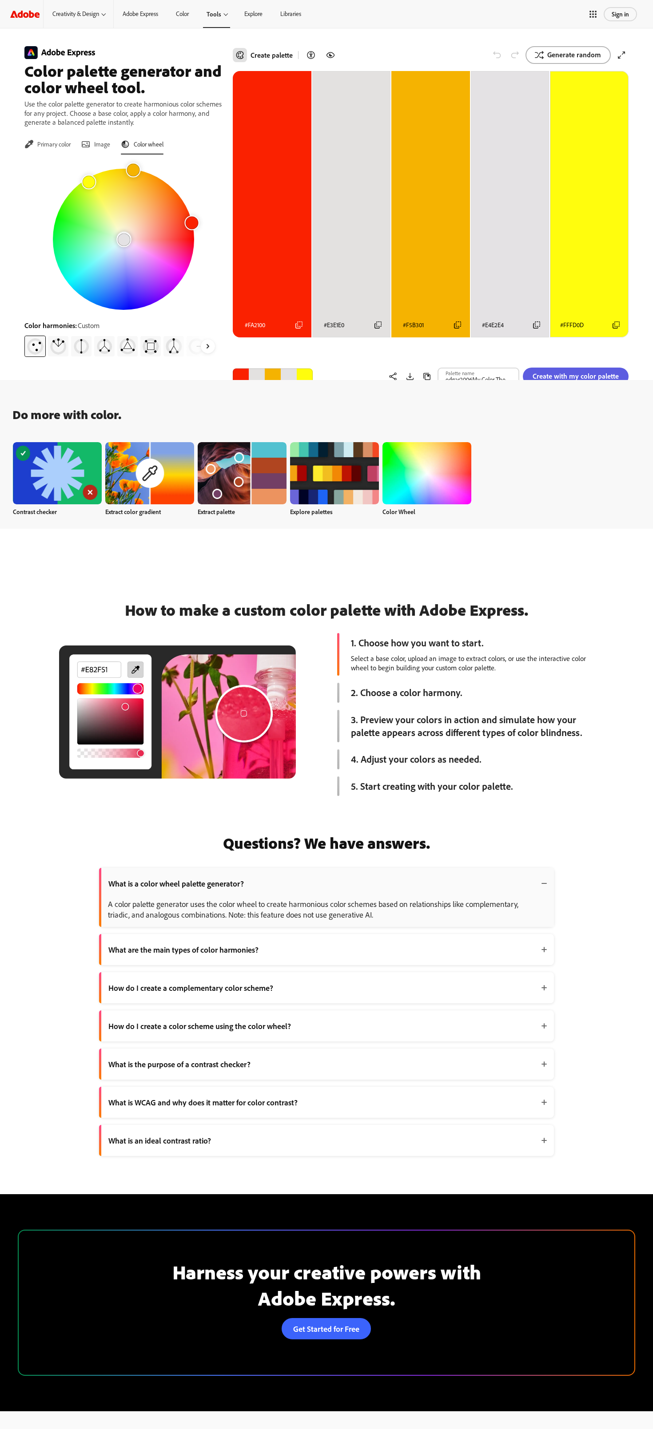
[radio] (35, 346)
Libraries (290, 14)
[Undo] (497, 55)
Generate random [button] (574, 54)
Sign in (620, 14)
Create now (57, 473)
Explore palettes (311, 511)
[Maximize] (621, 55)
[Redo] (515, 55)
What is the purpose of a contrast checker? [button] (179, 1064)
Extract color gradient (133, 511)
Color (182, 14)
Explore (253, 14)
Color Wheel (398, 511)
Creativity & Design (75, 14)
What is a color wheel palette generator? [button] (176, 883)
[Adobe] (25, 14)
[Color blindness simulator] (330, 55)
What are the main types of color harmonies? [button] (183, 949)
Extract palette (216, 511)
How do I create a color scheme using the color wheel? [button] (199, 1026)
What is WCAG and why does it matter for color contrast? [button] (203, 1102)
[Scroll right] (208, 346)
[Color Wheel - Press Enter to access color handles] (123, 239)
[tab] (47, 144)
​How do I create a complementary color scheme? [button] (190, 988)
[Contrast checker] (311, 55)
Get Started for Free (326, 1329)
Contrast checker (35, 511)
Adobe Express (140, 14)
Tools (214, 14)
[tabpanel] (123, 259)
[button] (593, 14)
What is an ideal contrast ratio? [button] (159, 1140)
